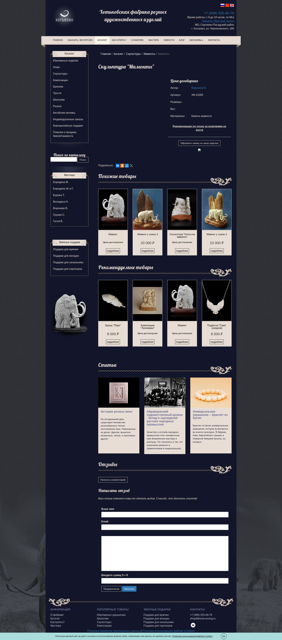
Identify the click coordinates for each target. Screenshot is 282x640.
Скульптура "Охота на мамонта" (182, 235)
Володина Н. (60, 201)
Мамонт (113, 234)
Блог (182, 40)
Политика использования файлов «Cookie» (168, 631)
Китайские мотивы (64, 112)
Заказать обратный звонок (218, 21)
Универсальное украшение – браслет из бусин (210, 415)
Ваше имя (107, 509)
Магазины (196, 40)
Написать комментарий (112, 479)
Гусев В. (58, 221)
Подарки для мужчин (65, 249)
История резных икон (116, 411)
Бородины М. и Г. (63, 188)
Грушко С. (59, 214)
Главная (58, 40)
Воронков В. (198, 87)
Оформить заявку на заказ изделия (199, 143)
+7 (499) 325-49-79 (219, 13)
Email (104, 521)
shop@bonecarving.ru (203, 618)
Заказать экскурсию (80, 40)
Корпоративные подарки (68, 125)
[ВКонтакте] (118, 166)
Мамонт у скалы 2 (217, 234)
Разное (57, 106)
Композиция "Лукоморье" (148, 326)
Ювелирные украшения (111, 615)
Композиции (60, 80)
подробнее (113, 250)
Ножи (56, 67)
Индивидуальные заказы (68, 119)
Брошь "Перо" (113, 325)
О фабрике (137, 40)
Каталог (102, 40)
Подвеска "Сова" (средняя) (216, 326)
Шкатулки (59, 99)
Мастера (154, 40)
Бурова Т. (59, 195)
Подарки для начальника (68, 262)
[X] (131, 166)
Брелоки (58, 86)
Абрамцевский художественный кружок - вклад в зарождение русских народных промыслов (165, 418)
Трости (57, 93)
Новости (169, 40)
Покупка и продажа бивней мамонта (64, 134)
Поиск (83, 159)
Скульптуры (133, 53)
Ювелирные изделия (65, 60)
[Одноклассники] (122, 166)
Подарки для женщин (66, 255)
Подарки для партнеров (67, 269)
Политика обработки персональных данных (113, 631)
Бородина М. (61, 182)
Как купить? (119, 40)
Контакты (214, 40)
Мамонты (149, 53)
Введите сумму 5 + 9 (114, 575)
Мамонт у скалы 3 (147, 234)
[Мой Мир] (127, 166)
